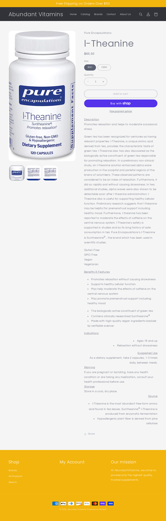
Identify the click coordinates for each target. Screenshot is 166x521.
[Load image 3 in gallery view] (50, 173)
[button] (141, 14)
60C (90, 67)
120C (104, 67)
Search (13, 482)
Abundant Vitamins (77, 509)
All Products (16, 476)
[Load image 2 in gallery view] (33, 173)
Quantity (89, 75)
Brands (13, 470)
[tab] (121, 272)
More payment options (121, 111)
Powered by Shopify (97, 509)
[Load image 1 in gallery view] (16, 173)
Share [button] (91, 434)
